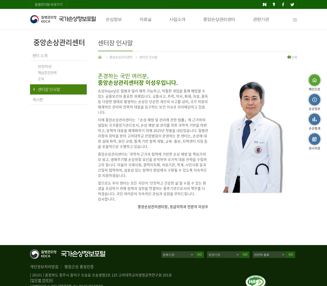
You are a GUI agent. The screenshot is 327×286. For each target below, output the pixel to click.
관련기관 (261, 19)
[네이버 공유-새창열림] (264, 4)
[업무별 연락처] (41, 280)
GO (199, 254)
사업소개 (177, 19)
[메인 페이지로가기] (100, 57)
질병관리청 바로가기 (49, 4)
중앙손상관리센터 (219, 19)
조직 (41, 78)
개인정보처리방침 (44, 266)
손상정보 (114, 19)
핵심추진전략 (47, 72)
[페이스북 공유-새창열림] (283, 4)
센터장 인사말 (148, 57)
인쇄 (294, 57)
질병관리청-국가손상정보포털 (63, 19)
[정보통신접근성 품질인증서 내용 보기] (255, 278)
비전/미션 (44, 66)
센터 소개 (39, 56)
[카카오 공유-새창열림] (274, 4)
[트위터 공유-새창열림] (292, 4)
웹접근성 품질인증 (79, 266)
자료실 (145, 19)
